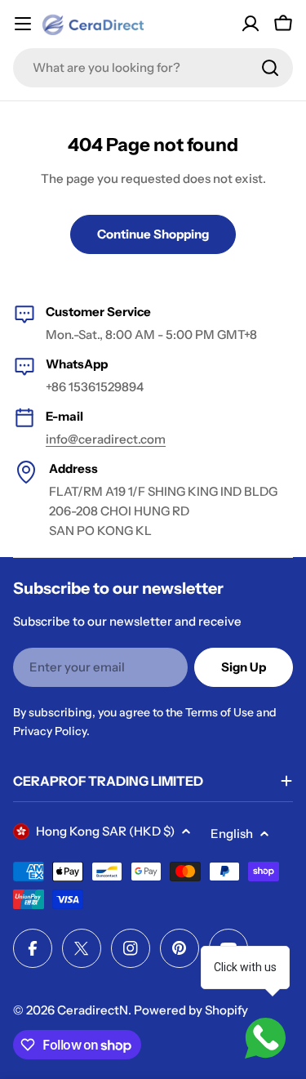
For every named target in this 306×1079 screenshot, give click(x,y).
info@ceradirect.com (106, 439)
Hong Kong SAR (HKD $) (105, 831)
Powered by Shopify (191, 1010)
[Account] (250, 23)
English (232, 833)
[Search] (270, 68)
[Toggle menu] (23, 23)
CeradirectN (92, 1010)
